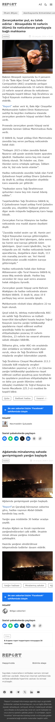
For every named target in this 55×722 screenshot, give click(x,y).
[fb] (4, 438)
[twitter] (22, 438)
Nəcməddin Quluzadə (21, 423)
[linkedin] (28, 438)
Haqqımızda (8, 663)
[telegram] (16, 438)
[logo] (9, 4)
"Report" (7, 506)
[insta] (11, 692)
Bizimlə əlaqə (39, 663)
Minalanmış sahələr (34, 585)
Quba (6, 398)
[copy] (40, 438)
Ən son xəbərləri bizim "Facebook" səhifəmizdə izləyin (25, 410)
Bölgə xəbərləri (18, 611)
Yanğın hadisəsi (11, 585)
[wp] (10, 438)
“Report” (7, 106)
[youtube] (38, 692)
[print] (34, 438)
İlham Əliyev (10, 13)
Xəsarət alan (42, 398)
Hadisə (6, 37)
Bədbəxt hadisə (22, 398)
